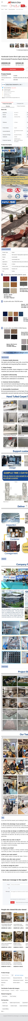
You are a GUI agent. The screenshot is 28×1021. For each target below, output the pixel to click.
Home (2, 9)
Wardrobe (3, 982)
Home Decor (4, 996)
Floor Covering (13, 996)
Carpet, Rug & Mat (12, 9)
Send (12, 902)
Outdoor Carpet (14, 1005)
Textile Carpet (5, 1005)
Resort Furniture (4, 980)
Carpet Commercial (23, 1005)
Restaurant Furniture (5, 978)
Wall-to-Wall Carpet (19, 9)
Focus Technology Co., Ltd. (16, 1015)
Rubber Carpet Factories (15, 1002)
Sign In (3, 97)
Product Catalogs (19, 975)
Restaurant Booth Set (17, 978)
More (2, 1011)
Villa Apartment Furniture (18, 980)
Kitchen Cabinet (16, 982)
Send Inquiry (13, 69)
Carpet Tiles (4, 1002)
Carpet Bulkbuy (5, 1008)
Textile (6, 9)
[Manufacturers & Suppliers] (14, 2)
